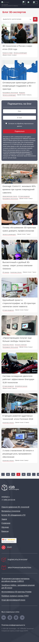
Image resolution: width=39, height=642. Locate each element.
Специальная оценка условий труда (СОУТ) (15, 631)
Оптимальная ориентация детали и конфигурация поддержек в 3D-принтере (18, 86)
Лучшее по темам (7, 53)
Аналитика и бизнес (16, 272)
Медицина (22, 92)
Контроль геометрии (21, 344)
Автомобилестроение (21, 386)
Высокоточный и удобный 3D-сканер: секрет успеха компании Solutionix (17, 265)
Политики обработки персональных (19, 152)
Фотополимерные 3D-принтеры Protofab (16, 592)
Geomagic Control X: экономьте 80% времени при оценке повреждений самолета (19, 189)
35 (18, 474)
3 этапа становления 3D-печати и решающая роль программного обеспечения (18, 453)
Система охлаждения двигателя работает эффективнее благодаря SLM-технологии (18, 379)
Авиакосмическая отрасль (9, 196)
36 (23, 474)
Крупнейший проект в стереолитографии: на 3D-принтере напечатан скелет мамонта (19, 303)
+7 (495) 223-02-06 (8, 500)
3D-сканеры (5, 272)
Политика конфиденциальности (13, 625)
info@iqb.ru (6, 497)
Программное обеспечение (10, 92)
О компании (6, 523)
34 (13, 474)
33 (8, 474)
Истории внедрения (24, 196)
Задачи (4, 519)
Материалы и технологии (11, 511)
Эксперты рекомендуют (20, 53)
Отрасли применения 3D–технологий (15, 507)
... (3, 474)
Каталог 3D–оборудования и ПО (13, 515)
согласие (28, 154)
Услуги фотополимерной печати (13, 600)
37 (29, 474)
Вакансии (5, 531)
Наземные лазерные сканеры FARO (15, 596)
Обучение (5, 527)
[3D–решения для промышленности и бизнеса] (7, 2)
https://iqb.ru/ (6, 138)
